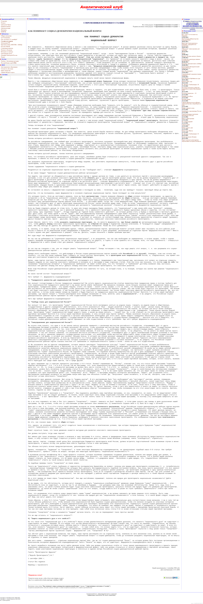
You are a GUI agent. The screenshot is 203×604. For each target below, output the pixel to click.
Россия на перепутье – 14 (189, 93)
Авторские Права (5, 24)
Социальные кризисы (6, 48)
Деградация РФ (5, 43)
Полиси (2, 23)
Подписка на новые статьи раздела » (156, 26)
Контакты (3, 30)
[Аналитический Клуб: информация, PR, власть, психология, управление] (101, 11)
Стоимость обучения (6, 68)
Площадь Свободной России (8, 55)
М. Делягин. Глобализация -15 (190, 134)
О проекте (3, 21)
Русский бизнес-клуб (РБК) (8, 63)
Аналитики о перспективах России (191, 111)
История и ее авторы (6, 51)
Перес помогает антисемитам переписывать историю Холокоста (191, 140)
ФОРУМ (3, 31)
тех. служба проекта (5, 600)
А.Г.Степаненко (5, 37)
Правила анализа (5, 26)
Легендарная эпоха (6, 53)
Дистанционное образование (9, 67)
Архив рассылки (5, 28)
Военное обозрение (6, 50)
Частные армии (186, 99)
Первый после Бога (187, 96)
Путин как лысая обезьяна (189, 137)
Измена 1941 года (187, 81)
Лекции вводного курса (7, 72)
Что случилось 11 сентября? (8, 39)
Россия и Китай (5, 46)
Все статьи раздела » (161, 25)
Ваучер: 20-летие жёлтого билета (191, 56)
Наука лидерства (5, 70)
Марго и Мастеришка (188, 118)
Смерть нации (186, 124)
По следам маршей (187, 121)
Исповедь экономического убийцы (191, 63)
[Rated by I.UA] (5, 79)
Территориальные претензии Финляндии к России (190, 115)
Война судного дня (187, 127)
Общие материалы (5, 36)
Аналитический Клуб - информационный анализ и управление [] (101, 594)
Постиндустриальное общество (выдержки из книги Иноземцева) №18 (191, 89)
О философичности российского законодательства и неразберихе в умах (191, 104)
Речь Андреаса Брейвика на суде (191, 78)
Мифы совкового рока (188, 108)
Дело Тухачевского (187, 71)
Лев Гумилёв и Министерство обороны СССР (190, 39)
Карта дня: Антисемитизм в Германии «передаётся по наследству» (189, 44)
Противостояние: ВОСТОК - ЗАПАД (11, 44)
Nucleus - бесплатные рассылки (9, 61)
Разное (2, 57)
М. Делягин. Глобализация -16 (190, 84)
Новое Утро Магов (187, 130)
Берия (183, 53)
